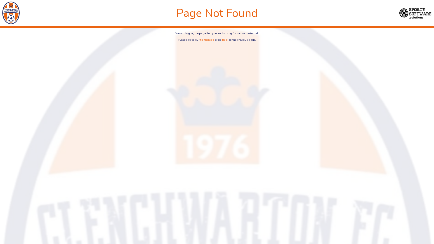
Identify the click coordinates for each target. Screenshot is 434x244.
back (225, 40)
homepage (207, 40)
